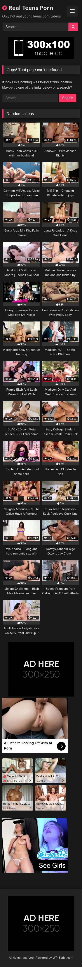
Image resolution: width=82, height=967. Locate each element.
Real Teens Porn (30, 8)
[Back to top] (68, 954)
